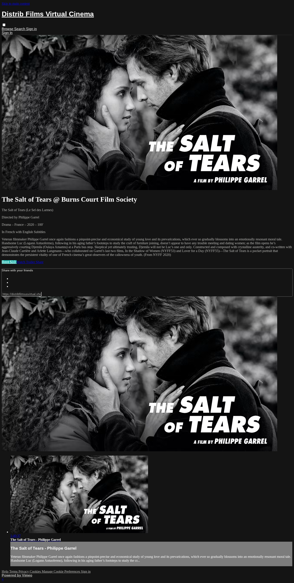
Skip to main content (16, 3)
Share (39, 262)
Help (5, 571)
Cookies (36, 571)
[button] (4, 24)
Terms (14, 571)
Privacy (24, 571)
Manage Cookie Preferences (61, 571)
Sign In (7, 33)
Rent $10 (9, 262)
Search (20, 29)
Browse (8, 29)
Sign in (31, 29)
